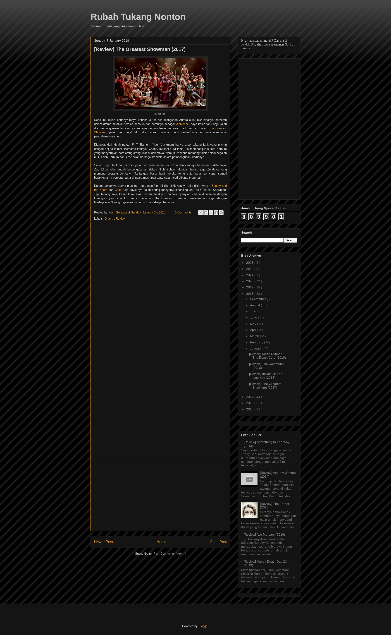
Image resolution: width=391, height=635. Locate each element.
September (258, 299)
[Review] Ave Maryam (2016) (264, 534)
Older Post (218, 542)
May (253, 324)
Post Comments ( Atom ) (169, 553)
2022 (250, 269)
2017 (250, 397)
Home (161, 542)
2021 (250, 275)
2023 (250, 262)
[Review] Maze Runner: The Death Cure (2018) (267, 355)
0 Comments (183, 212)
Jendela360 (248, 44)
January (256, 348)
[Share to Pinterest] (221, 212)
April (253, 330)
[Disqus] (160, 283)
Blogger (203, 626)
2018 (250, 293)
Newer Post (103, 542)
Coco (118, 190)
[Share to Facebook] (216, 212)
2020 (250, 281)
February (257, 342)
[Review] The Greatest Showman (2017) (265, 385)
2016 (250, 403)
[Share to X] (211, 212)
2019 (250, 287)
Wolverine (182, 124)
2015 (250, 409)
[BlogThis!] (205, 212)
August (255, 305)
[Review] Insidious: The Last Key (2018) (265, 375)
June (254, 317)
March (255, 336)
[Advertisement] (160, 496)
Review (120, 218)
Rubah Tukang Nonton (138, 17)
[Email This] (200, 212)
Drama (109, 218)
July (253, 311)
